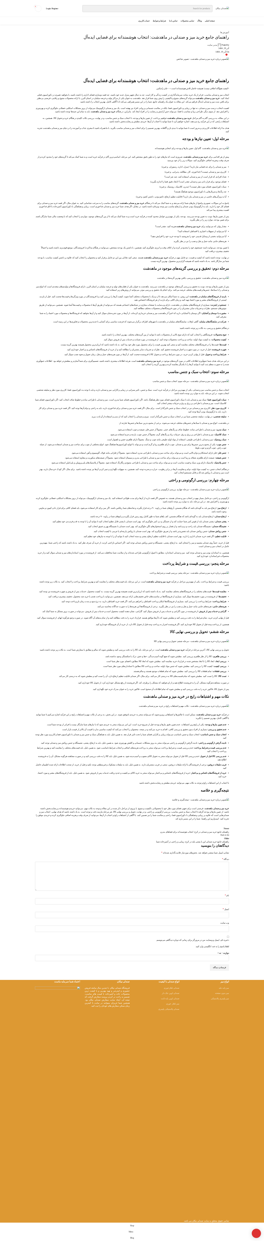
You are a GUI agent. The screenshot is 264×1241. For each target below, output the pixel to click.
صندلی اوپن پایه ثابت (170, 998)
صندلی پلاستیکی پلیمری (168, 1009)
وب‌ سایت (224, 923)
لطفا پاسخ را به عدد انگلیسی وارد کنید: (212, 946)
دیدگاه (225, 859)
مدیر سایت (212, 45)
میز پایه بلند (224, 988)
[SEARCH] (85, 8)
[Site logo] (222, 8)
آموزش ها (224, 32)
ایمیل (226, 909)
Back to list (224, 835)
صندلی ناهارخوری (171, 988)
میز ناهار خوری (172, 1004)
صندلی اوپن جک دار (170, 993)
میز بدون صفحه (222, 993)
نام (227, 895)
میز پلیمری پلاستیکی (220, 998)
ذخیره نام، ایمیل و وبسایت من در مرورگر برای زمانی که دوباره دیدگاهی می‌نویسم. (192, 940)
